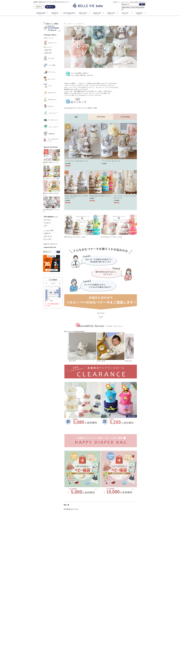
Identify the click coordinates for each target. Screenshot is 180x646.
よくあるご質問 (133, 2)
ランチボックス (53, 120)
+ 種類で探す (48, 53)
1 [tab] (88, 363)
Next (133, 347)
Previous (69, 347)
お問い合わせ (142, 2)
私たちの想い (48, 239)
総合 (76, 117)
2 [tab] (91, 363)
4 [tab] (97, 363)
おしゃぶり (51, 79)
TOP (65, 23)
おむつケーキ (70, 23)
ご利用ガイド (116, 2)
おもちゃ (51, 106)
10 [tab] (113, 363)
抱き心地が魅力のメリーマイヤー (51, 210)
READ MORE (101, 313)
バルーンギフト (53, 127)
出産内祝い (51, 133)
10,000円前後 (125, 117)
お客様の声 (47, 233)
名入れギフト (52, 92)
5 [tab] (99, 363)
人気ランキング (48, 38)
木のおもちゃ (52, 99)
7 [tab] (105, 363)
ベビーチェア (52, 113)
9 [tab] (111, 363)
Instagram (47, 223)
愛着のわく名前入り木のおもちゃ (51, 194)
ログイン (39, 7)
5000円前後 (101, 117)
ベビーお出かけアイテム (53, 140)
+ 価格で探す (48, 50)
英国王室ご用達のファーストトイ (51, 163)
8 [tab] (108, 363)
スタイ (50, 86)
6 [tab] (102, 363)
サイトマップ (124, 2)
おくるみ (51, 58)
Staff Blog (47, 220)
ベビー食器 (51, 65)
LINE (45, 225)
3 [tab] (94, 363)
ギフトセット (52, 72)
